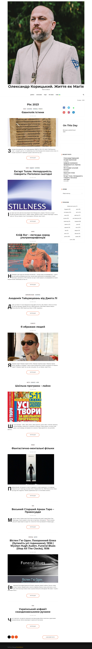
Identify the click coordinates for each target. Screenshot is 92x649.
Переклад (35, 108)
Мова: (57, 94)
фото (66, 233)
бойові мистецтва (72, 206)
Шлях (37, 382)
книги (66, 215)
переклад (67, 221)
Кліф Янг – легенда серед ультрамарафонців (33, 236)
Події (45, 94)
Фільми (33, 444)
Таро (33, 505)
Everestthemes (19, 647)
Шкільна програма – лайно (33, 385)
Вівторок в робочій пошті (69, 130)
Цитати (35, 537)
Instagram (39, 94)
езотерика (67, 212)
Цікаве (32, 231)
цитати (67, 236)
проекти (67, 224)
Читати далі (33, 157)
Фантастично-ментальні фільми (33, 448)
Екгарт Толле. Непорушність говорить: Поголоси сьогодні (33, 173)
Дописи (32, 94)
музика (66, 218)
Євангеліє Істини (33, 112)
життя (78, 212)
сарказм (67, 227)
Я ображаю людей (33, 326)
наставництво (77, 218)
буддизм (67, 209)
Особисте (33, 323)
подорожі (78, 221)
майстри (77, 215)
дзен (78, 209)
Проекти (40, 108)
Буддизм (32, 167)
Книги (24, 108)
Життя (28, 382)
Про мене (51, 94)
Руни (33, 605)
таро (66, 230)
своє (78, 227)
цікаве (77, 236)
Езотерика (29, 108)
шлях (72, 239)
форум (77, 230)
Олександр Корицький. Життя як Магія (46, 86)
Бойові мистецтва (30, 294)
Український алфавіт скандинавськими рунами (32, 610)
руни (78, 224)
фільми (77, 233)
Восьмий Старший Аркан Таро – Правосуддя (33, 510)
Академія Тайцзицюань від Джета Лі (33, 298)
